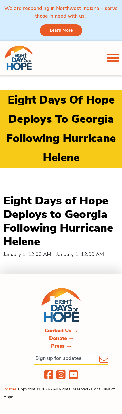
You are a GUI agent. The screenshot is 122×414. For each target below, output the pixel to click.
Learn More (61, 30)
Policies (10, 389)
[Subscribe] (103, 360)
